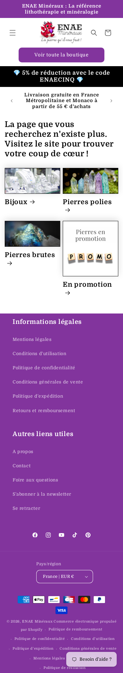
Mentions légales (32, 339)
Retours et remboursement (44, 410)
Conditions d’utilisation (93, 639)
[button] (13, 33)
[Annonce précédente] (12, 101)
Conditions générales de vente (48, 381)
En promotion (87, 284)
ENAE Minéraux (37, 621)
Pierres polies (87, 202)
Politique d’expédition (33, 649)
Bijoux (16, 202)
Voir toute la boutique (61, 55)
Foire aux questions (35, 479)
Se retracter (26, 508)
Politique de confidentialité (44, 367)
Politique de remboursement (75, 629)
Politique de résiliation (65, 668)
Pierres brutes (30, 255)
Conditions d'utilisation (39, 353)
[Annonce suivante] (111, 101)
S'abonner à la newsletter (42, 494)
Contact (22, 465)
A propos (23, 451)
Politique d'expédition (38, 396)
